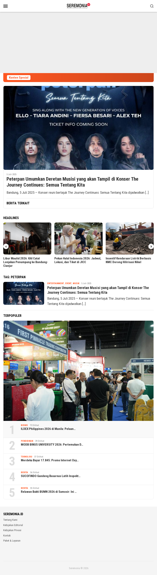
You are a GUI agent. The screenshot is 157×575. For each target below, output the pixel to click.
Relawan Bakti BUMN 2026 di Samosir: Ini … (49, 492)
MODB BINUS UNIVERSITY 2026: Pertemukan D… (52, 444)
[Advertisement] (78, 42)
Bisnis (24, 425)
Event (68, 283)
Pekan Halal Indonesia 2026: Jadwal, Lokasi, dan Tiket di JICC (77, 260)
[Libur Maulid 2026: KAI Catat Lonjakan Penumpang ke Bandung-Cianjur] (27, 238)
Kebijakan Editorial (13, 525)
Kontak (7, 535)
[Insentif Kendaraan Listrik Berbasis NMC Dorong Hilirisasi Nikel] (130, 238)
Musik (76, 283)
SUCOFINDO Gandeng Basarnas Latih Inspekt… (51, 476)
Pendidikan (27, 441)
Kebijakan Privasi (12, 530)
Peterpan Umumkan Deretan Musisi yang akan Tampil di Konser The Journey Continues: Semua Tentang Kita (72, 182)
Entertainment (55, 283)
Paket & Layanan (11, 540)
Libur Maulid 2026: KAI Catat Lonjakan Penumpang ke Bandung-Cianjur (25, 262)
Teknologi (26, 456)
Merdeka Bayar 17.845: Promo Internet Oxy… (50, 460)
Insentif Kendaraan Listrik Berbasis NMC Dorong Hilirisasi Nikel (128, 260)
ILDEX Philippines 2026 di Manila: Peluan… (48, 429)
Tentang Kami (10, 519)
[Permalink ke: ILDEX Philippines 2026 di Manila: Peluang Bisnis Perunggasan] (78, 371)
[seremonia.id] (79, 5)
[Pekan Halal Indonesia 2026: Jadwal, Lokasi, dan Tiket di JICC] (78, 238)
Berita (24, 472)
